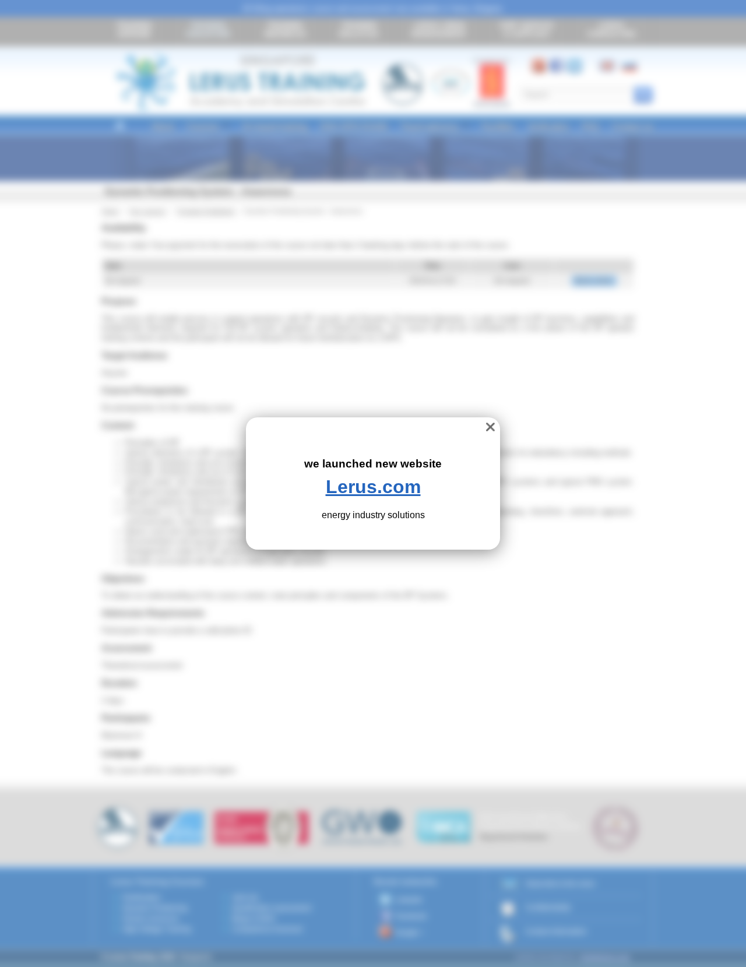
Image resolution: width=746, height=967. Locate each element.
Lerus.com (373, 486)
